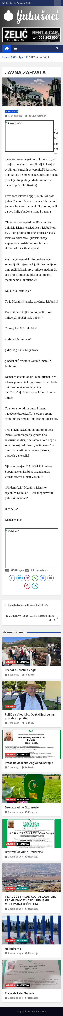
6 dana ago (13, 723)
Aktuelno (10, 662)
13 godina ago (15, 115)
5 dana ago (13, 674)
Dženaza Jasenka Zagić (20, 670)
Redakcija (30, 674)
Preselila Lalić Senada (19, 993)
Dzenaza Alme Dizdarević (22, 807)
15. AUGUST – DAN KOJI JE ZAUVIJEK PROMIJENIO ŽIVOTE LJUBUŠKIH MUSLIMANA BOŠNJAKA (30, 900)
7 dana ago (13, 767)
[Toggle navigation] (15, 48)
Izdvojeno (22, 889)
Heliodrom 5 (13, 948)
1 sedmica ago (15, 812)
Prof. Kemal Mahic (37, 115)
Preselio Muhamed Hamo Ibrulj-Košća (28, 605)
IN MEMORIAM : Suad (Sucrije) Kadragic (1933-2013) (30, 617)
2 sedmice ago (15, 856)
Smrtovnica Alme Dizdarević (24, 852)
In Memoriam (23, 662)
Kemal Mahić (12, 111)
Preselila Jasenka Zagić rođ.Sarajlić (29, 763)
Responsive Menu (57, 3)
